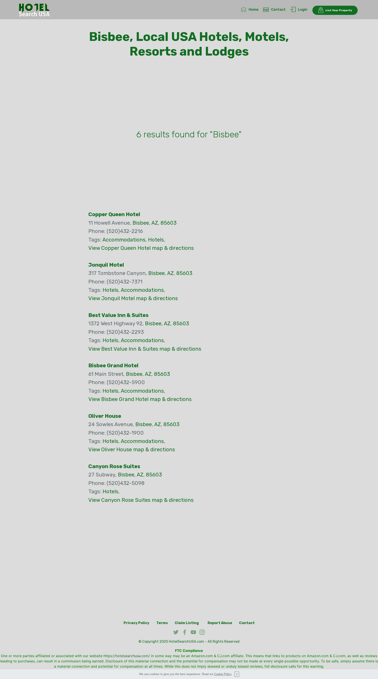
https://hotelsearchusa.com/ (126, 656)
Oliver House (104, 416)
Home (254, 9)
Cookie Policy (222, 674)
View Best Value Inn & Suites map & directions (144, 349)
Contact (278, 9)
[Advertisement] (189, 94)
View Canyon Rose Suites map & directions (141, 500)
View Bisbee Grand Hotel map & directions (140, 399)
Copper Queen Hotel (114, 214)
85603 (169, 223)
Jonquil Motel (106, 265)
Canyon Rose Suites (114, 466)
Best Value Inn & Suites (118, 315)
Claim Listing (187, 623)
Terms (162, 623)
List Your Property (339, 10)
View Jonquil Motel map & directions (133, 298)
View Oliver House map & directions (131, 449)
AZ (154, 223)
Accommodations (123, 240)
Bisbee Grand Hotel (113, 365)
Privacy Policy (136, 623)
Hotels (156, 240)
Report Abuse (220, 623)
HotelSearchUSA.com (186, 641)
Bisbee (141, 223)
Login (302, 9)
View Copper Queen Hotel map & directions (141, 248)
